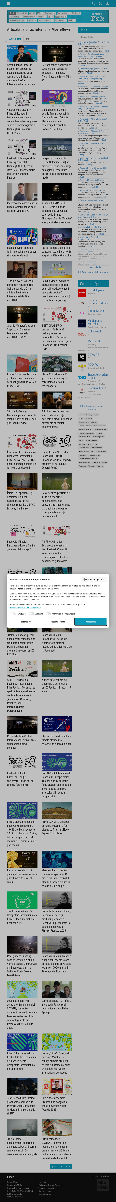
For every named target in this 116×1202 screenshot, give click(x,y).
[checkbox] (18, 613)
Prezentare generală (95, 579)
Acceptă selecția (58, 621)
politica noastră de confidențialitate (25, 607)
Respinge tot (25, 621)
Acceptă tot (91, 621)
